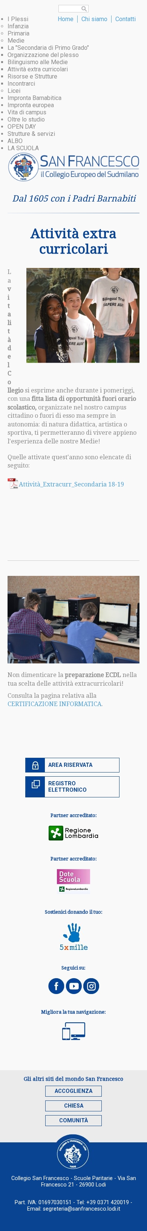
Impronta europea (31, 105)
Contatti (125, 19)
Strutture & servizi (31, 133)
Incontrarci (21, 83)
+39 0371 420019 (107, 1202)
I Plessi (18, 19)
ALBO (15, 141)
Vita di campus (27, 112)
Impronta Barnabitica (34, 98)
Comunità (73, 1120)
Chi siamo (94, 19)
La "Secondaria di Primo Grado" (48, 47)
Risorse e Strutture (32, 76)
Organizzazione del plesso (43, 54)
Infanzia (18, 26)
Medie (16, 40)
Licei (14, 90)
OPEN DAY (22, 126)
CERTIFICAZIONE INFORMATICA (54, 704)
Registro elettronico (67, 786)
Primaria (18, 33)
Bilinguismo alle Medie (38, 62)
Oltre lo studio (26, 119)
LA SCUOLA (23, 148)
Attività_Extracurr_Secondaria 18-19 (71, 484)
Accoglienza (73, 1091)
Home (66, 19)
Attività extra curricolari (38, 69)
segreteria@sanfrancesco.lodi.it (81, 1209)
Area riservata (70, 765)
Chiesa (73, 1106)
